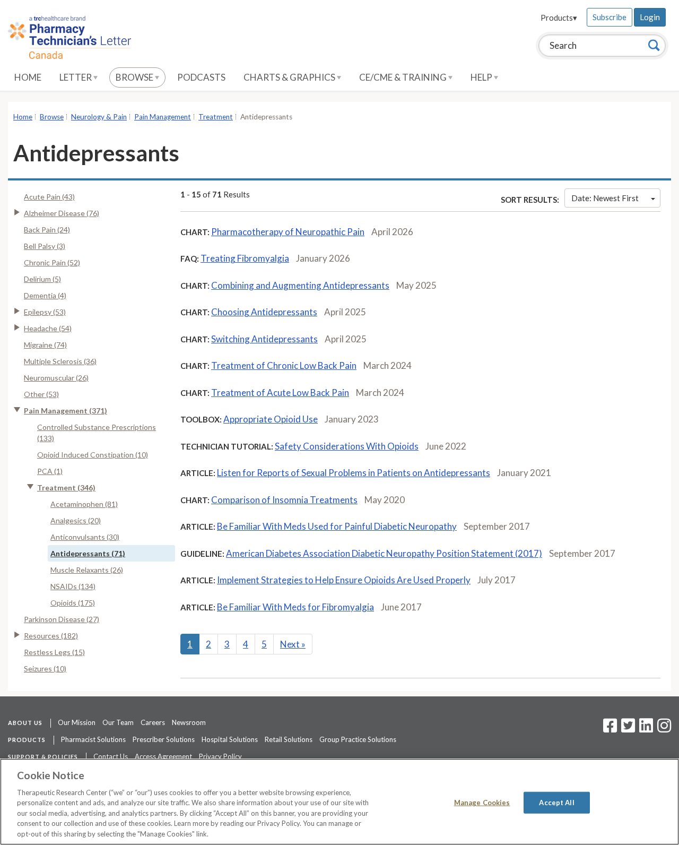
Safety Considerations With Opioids (347, 446)
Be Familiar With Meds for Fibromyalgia (295, 607)
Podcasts (201, 77)
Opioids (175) (72, 602)
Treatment (215, 117)
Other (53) (41, 394)
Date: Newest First (605, 198)
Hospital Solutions (230, 739)
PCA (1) (50, 471)
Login (650, 17)
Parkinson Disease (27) (61, 619)
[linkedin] (646, 729)
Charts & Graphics (290, 77)
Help (482, 77)
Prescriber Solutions (164, 739)
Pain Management (162, 117)
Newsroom (189, 722)
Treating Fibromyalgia (245, 258)
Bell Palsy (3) (44, 246)
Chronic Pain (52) (52, 262)
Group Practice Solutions (357, 739)
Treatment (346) (66, 487)
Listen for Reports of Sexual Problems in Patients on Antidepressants (353, 472)
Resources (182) (51, 635)
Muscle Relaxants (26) (86, 569)
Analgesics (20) (75, 520)
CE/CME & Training (403, 77)
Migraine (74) (45, 344)
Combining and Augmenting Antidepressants (300, 285)
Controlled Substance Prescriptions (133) (96, 432)
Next (293, 644)
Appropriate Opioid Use (270, 419)
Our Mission (76, 722)
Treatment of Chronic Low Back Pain (283, 365)
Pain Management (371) (65, 410)
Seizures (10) (45, 668)
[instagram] (664, 729)
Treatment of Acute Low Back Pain (280, 392)
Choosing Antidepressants (264, 311)
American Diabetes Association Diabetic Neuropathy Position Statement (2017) (384, 553)
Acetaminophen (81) (84, 503)
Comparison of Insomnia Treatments (284, 499)
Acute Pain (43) (49, 196)
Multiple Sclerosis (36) (60, 361)
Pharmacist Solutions (93, 739)
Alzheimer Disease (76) (61, 213)
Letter (76, 77)
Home (27, 77)
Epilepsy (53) (45, 311)
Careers (153, 722)
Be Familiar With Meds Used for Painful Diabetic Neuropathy (337, 526)
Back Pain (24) (47, 229)
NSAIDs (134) (72, 586)
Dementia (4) (45, 295)
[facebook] (610, 729)
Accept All (556, 802)
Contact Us (110, 756)
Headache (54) (48, 328)
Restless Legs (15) (54, 652)
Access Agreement (163, 756)
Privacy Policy (220, 756)
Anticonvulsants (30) (84, 536)
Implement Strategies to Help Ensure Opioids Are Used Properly (344, 579)
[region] (339, 801)
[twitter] (627, 729)
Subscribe (609, 17)
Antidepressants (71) (87, 553)
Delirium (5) (42, 278)
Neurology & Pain (99, 117)
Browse (135, 77)
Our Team (118, 722)
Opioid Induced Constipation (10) (92, 454)
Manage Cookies (482, 802)
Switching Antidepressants (264, 338)
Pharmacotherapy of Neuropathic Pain (287, 231)
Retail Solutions (288, 739)
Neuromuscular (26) (56, 377)
